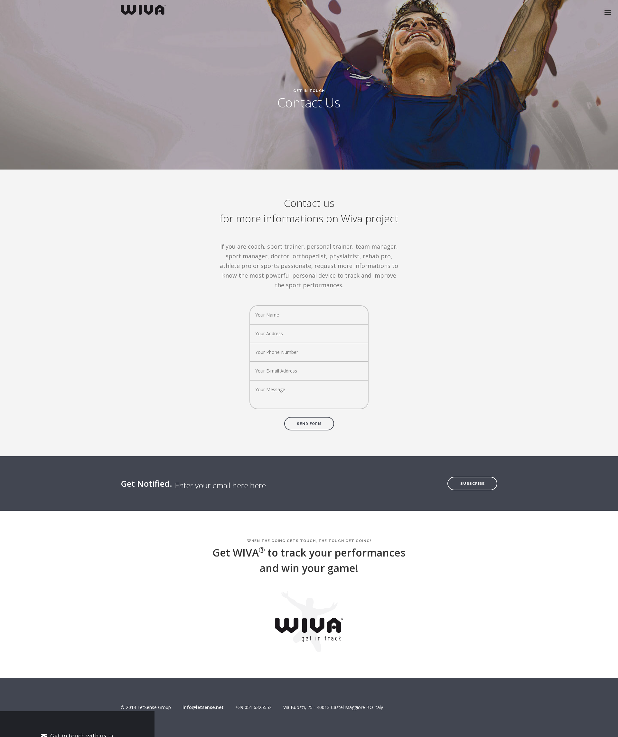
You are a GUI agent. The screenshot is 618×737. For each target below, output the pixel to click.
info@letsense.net (203, 707)
